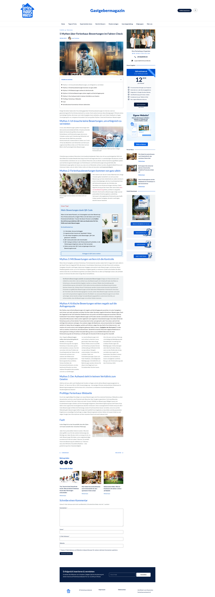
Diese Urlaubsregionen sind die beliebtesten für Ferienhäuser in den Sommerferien (146, 181)
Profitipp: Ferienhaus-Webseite (72, 99)
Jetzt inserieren (141, 104)
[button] (121, 79)
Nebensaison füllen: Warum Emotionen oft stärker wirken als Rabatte (112, 488)
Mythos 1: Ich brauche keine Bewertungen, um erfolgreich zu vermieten (83, 85)
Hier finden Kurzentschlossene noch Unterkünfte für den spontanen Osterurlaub (91, 488)
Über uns (149, 24)
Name (62, 529)
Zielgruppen (140, 24)
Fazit (64, 102)
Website (62, 543)
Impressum (102, 589)
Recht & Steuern (100, 24)
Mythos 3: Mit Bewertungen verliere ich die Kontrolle (78, 90)
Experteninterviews (86, 24)
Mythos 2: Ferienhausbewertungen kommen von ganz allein (80, 87)
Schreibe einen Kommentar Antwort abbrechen (76, 104)
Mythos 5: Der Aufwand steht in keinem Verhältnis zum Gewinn (81, 96)
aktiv (121, 187)
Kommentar (63, 508)
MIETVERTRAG (141, 256)
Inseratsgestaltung (127, 24)
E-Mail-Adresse (64, 536)
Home (63, 24)
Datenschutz (122, 589)
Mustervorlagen (113, 24)
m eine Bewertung (98, 189)
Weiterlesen (63, 495)
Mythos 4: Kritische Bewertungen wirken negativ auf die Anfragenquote (83, 93)
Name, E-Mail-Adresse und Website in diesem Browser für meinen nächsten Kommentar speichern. (89, 550)
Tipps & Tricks (72, 24)
